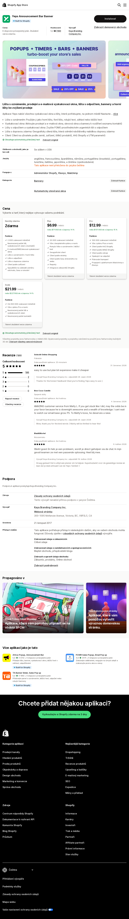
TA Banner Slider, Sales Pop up (27, 673)
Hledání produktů (12, 758)
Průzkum (7, 837)
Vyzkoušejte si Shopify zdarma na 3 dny (64, 714)
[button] (33, 661)
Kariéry (69, 819)
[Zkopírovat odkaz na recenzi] (59, 354)
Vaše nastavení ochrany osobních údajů (25, 909)
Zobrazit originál (50, 140)
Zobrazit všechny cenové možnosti (25, 342)
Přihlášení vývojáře (13, 878)
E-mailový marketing (76, 775)
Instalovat (110, 18)
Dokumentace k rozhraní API (18, 819)
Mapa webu (9, 902)
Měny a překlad (74, 793)
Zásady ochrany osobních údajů (52, 496)
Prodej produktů (12, 763)
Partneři (70, 837)
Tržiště (69, 758)
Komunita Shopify (12, 825)
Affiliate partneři (74, 842)
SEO (67, 781)
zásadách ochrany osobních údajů (82, 533)
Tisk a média (72, 831)
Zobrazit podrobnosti (46, 565)
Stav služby (71, 854)
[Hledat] (119, 5)
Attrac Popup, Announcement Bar (28, 655)
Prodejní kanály (11, 752)
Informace (71, 813)
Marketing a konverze (15, 781)
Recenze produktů (75, 763)
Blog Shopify (10, 831)
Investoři (70, 825)
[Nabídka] (124, 5)
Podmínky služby (12, 886)
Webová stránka (43, 511)
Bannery (38, 181)
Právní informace (75, 848)
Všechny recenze (13, 404)
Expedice (70, 787)
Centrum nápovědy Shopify (18, 813)
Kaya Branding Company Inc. (50, 507)
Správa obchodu (12, 787)
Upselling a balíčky (76, 769)
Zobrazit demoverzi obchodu (110, 27)
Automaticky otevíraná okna (50, 191)
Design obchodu (12, 775)
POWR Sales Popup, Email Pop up (91, 655)
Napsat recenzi (12, 398)
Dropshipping (72, 752)
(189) (58, 31)
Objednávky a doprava (15, 769)
